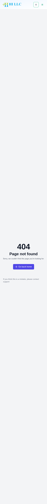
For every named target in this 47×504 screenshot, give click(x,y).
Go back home (25, 267)
